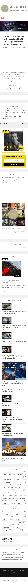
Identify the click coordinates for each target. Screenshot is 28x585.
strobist (5, 524)
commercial (6, 490)
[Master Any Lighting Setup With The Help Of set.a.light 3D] (14, 26)
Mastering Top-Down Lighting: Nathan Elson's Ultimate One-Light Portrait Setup (14, 327)
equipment (22, 492)
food (21, 495)
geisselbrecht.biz (12, 82)
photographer (6, 508)
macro (19, 503)
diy (12, 492)
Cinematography (7, 474)
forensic (5, 498)
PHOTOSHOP (22, 570)
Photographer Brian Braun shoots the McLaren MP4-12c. (13, 390)
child (12, 487)
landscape (18, 500)
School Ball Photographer (12, 108)
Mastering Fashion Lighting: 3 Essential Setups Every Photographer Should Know (14, 383)
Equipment (10, 570)
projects (18, 514)
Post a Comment (6, 118)
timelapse (18, 524)
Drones (20, 474)
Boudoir (5, 472)
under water (6, 527)
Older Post (25, 124)
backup (20, 484)
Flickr (4, 477)
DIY (16, 570)
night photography (7, 506)
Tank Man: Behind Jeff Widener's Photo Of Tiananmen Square (14, 312)
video (18, 527)
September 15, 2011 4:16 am (13, 116)
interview (7, 500)
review (18, 516)
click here (18, 233)
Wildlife (19, 479)
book (4, 487)
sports (17, 519)
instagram (22, 498)
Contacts (14, 572)
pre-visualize (6, 514)
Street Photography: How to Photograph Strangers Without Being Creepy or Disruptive (13, 356)
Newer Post (3, 124)
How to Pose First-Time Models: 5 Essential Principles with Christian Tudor (12, 419)
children (20, 487)
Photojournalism (7, 479)
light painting (6, 503)
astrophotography (7, 482)
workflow (15, 530)
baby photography (7, 484)
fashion (10, 495)
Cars (18, 472)
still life (5, 522)
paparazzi (20, 506)
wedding (5, 530)
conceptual (18, 490)
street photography (16, 522)
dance (4, 492)
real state (5, 516)
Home (14, 124)
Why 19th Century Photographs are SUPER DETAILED (12, 434)
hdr (13, 498)
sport (4, 519)
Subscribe (14, 164)
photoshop (22, 508)
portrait (13, 511)
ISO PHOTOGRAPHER (16, 477)
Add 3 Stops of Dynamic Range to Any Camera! (13, 459)
